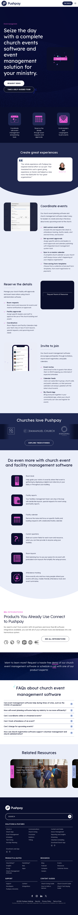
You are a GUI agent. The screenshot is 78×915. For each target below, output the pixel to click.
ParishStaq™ (26, 863)
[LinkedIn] (41, 896)
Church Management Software (12, 872)
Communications (34, 829)
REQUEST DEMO (14, 83)
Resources (60, 866)
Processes (32, 834)
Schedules (9, 837)
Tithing (31, 840)
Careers (43, 871)
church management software (51, 216)
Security (38, 901)
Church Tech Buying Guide (63, 887)
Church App (10, 832)
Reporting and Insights (58, 834)
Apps (23, 868)
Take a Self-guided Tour (19, 89)
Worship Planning (11, 842)
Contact (24, 883)
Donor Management (57, 832)
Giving (8, 868)
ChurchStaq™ (10, 863)
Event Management (12, 834)
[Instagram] (37, 896)
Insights (8, 866)
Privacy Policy (46, 901)
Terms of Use (57, 901)
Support (8, 883)
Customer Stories (62, 868)
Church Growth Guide (64, 883)
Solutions (31, 837)
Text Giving (9, 840)
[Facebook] (32, 896)
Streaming (54, 837)
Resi (23, 866)
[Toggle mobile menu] (75, 3)
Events (59, 863)
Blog (42, 863)
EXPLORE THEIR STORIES (39, 443)
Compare (44, 868)
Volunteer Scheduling (57, 840)
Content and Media (57, 829)
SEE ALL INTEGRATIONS (55, 639)
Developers (9, 886)
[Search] (69, 816)
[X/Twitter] (46, 896)
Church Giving (33, 832)
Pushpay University (12, 889)
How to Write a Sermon (46, 887)
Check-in (9, 829)
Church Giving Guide (47, 883)
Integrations (26, 886)
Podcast (44, 866)
